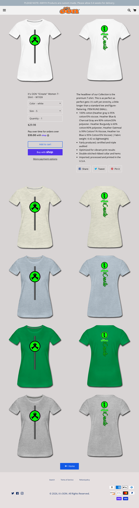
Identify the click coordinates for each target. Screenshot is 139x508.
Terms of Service (67, 480)
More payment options (45, 158)
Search (52, 480)
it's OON (63, 493)
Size (32, 110)
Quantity (34, 118)
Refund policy (84, 480)
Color (32, 103)
